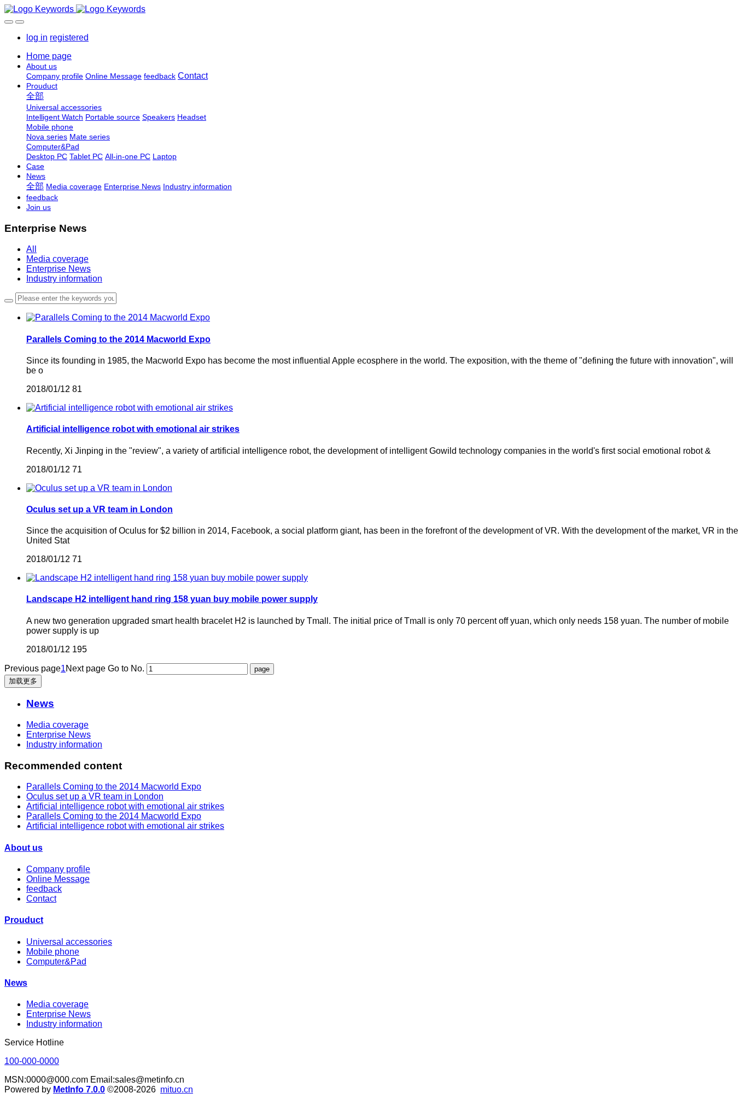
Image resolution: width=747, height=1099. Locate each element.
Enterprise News (58, 268)
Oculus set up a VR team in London (95, 796)
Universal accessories (69, 941)
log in (37, 37)
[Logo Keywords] (373, 9)
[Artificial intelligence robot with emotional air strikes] (129, 407)
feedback (44, 888)
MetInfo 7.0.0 (79, 1089)
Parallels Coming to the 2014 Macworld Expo (113, 786)
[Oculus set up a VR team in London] (99, 488)
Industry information (64, 278)
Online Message (58, 879)
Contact (41, 898)
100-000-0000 (31, 1061)
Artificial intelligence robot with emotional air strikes (125, 806)
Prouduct (23, 920)
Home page (49, 56)
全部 (35, 96)
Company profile (58, 869)
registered (69, 37)
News (15, 982)
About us (23, 847)
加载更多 (23, 681)
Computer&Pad (56, 961)
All (31, 249)
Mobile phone (52, 951)
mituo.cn (176, 1089)
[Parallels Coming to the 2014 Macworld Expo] (118, 317)
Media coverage (57, 259)
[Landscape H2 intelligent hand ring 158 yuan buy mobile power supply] (167, 577)
